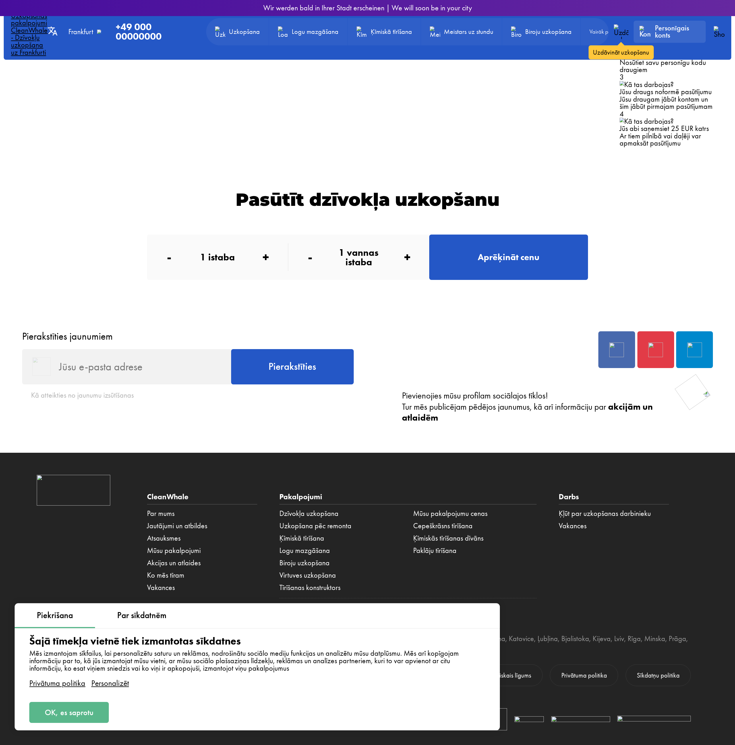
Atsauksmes (164, 538)
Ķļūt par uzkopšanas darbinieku (605, 513)
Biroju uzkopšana (304, 563)
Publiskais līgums (510, 675)
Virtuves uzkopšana (307, 575)
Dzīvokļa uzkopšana (309, 513)
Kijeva (602, 638)
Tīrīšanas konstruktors (310, 587)
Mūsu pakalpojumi (174, 550)
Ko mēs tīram (165, 575)
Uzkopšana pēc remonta (315, 526)
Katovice (521, 638)
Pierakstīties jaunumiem (67, 336)
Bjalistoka (575, 638)
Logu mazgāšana (304, 550)
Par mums (161, 513)
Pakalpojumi (300, 496)
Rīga (634, 638)
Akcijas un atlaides (174, 563)
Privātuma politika (57, 683)
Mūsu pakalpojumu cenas (450, 513)
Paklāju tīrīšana (435, 550)
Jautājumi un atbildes (177, 526)
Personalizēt (110, 683)
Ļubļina (547, 638)
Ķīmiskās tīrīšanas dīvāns (448, 538)
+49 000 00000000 (139, 31)
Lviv (619, 638)
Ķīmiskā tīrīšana (301, 538)
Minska (654, 638)
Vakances (161, 587)
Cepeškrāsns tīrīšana (443, 526)
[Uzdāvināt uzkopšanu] (621, 31)
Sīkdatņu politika (658, 675)
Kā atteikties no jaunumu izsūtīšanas (82, 395)
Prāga (677, 638)
